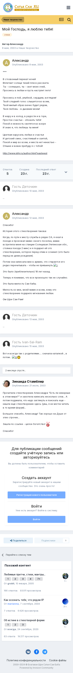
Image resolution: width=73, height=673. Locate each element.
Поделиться (19, 540)
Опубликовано (27, 64)
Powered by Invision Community (36, 667)
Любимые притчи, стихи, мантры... (24, 574)
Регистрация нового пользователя (36, 494)
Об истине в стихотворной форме (24, 620)
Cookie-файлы (57, 660)
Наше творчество (29, 47)
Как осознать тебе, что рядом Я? (24, 600)
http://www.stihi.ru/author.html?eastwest (25, 153)
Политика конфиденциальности (26, 660)
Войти (36, 519)
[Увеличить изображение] (56, 265)
